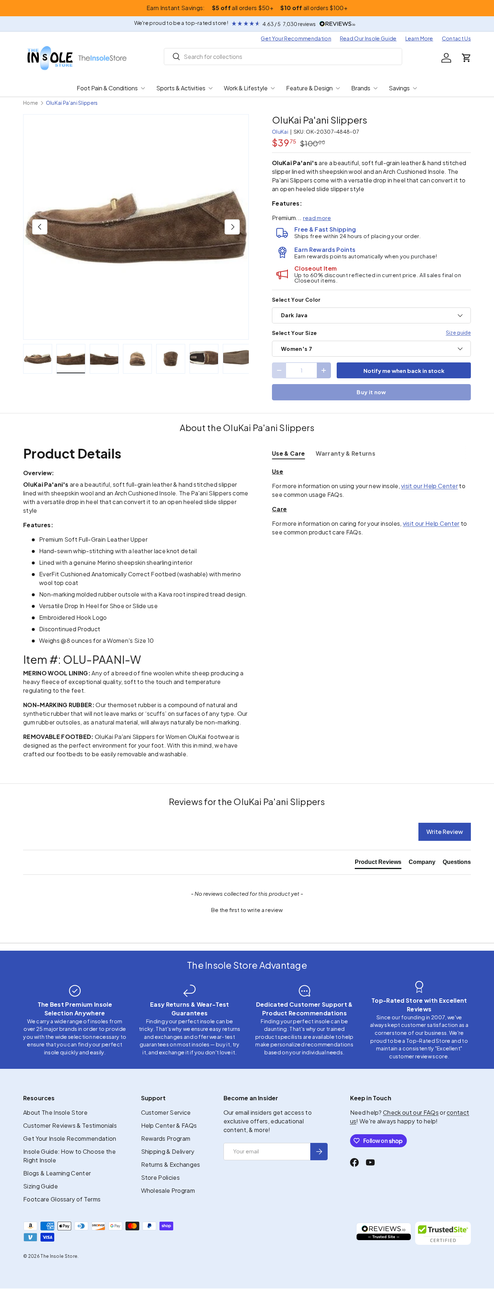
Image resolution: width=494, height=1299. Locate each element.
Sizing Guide (40, 1186)
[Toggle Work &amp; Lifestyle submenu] (272, 88)
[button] (466, 58)
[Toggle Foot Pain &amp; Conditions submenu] (143, 88)
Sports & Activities (180, 88)
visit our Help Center (429, 486)
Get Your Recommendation (296, 38)
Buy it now (371, 392)
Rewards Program (166, 1138)
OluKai (280, 131)
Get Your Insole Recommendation (69, 1138)
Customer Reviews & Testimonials (70, 1125)
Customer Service (166, 1112)
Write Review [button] (444, 831)
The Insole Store (59, 1256)
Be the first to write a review (247, 909)
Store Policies (160, 1177)
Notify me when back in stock (403, 370)
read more (317, 217)
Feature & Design (309, 88)
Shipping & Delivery (168, 1151)
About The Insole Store (55, 1112)
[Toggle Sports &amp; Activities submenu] (210, 88)
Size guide (458, 332)
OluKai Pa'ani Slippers (72, 103)
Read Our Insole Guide (368, 38)
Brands (360, 88)
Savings (399, 88)
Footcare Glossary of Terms (62, 1199)
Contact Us (456, 38)
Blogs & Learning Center (57, 1173)
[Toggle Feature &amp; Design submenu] (337, 88)
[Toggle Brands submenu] (375, 88)
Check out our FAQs (411, 1112)
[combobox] (283, 56)
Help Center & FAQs (169, 1125)
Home (30, 103)
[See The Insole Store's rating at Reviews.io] (383, 1233)
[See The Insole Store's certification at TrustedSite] (443, 1233)
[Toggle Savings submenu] (414, 88)
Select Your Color (296, 299)
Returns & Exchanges (170, 1164)
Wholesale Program (168, 1190)
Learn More (419, 38)
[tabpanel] (371, 502)
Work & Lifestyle (246, 88)
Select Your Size (294, 333)
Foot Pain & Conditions (107, 88)
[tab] (288, 453)
